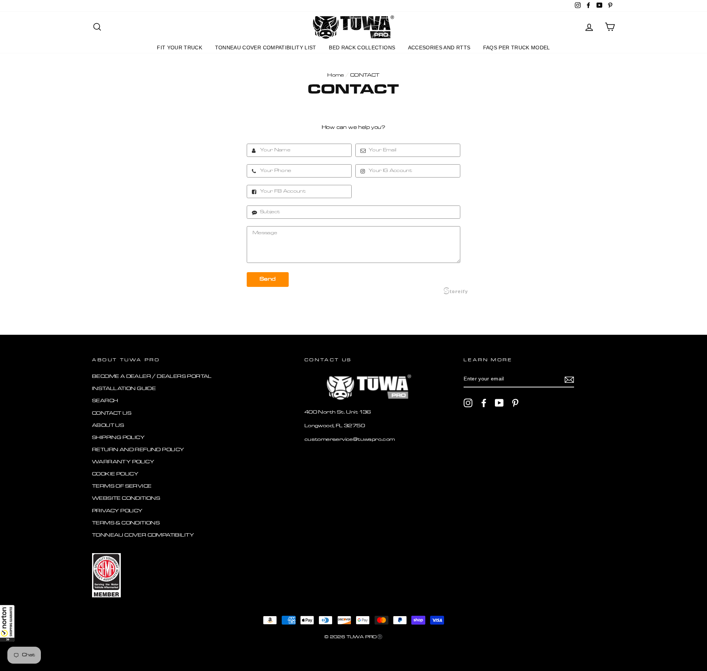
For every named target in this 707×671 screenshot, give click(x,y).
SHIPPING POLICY (118, 438)
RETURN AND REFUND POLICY (138, 450)
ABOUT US (108, 426)
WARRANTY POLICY (123, 462)
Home (335, 75)
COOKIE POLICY (115, 474)
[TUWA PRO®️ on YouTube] (499, 402)
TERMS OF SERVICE (121, 486)
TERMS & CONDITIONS (126, 523)
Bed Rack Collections (362, 47)
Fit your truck (179, 47)
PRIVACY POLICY (117, 511)
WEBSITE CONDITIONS (126, 498)
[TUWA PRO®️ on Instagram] (468, 402)
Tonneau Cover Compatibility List (265, 47)
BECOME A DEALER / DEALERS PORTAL (152, 377)
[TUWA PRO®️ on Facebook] (483, 402)
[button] (7, 623)
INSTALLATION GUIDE (124, 389)
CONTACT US (111, 413)
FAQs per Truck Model (516, 47)
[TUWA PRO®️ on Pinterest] (515, 402)
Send (268, 279)
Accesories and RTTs (439, 47)
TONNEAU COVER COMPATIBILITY (143, 535)
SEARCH (105, 401)
